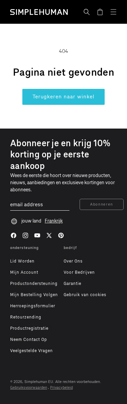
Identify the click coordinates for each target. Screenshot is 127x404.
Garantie (72, 283)
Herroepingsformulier (32, 306)
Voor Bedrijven (79, 272)
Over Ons (73, 261)
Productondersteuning (34, 283)
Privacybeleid (61, 387)
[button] (86, 12)
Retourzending (25, 317)
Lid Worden (22, 261)
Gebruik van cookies (85, 294)
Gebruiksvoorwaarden (28, 387)
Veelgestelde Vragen (31, 350)
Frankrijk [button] (54, 221)
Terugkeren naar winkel (63, 97)
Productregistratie (29, 328)
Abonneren (101, 204)
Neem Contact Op (28, 339)
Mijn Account (24, 272)
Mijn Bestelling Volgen (34, 294)
